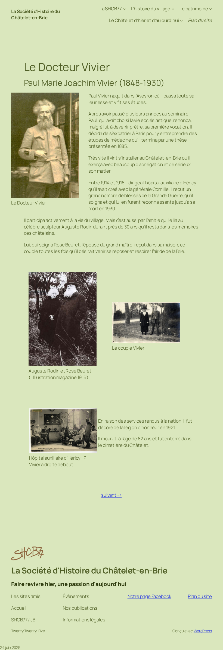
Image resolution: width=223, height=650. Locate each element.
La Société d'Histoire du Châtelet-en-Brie (35, 14)
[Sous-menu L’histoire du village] (173, 8)
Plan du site (200, 596)
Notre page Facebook (149, 596)
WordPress (203, 630)
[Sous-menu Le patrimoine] (210, 8)
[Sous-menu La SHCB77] (124, 8)
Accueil (18, 608)
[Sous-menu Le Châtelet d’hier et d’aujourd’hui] (181, 20)
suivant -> (111, 495)
